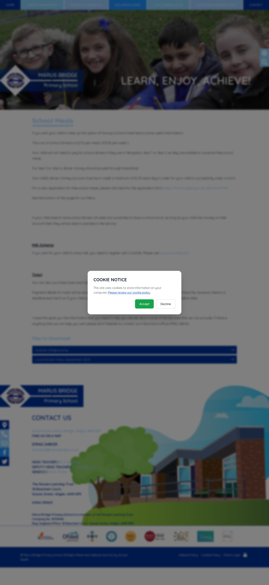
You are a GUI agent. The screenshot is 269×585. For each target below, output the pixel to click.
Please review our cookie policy (129, 292)
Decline (165, 304)
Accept (144, 304)
